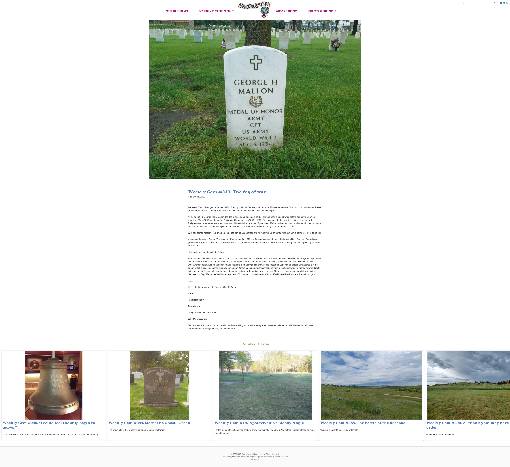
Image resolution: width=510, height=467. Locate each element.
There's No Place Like (176, 10)
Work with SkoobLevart (320, 10)
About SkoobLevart (286, 10)
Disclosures (255, 459)
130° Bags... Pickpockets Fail (215, 10)
